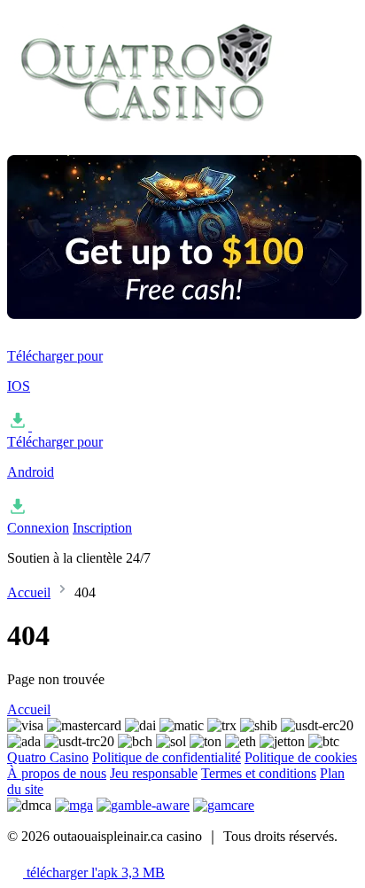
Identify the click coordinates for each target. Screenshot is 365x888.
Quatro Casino (48, 757)
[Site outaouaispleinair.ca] (146, 132)
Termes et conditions (258, 773)
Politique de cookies (301, 757)
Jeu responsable (154, 773)
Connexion (38, 527)
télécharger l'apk (94, 872)
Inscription (102, 527)
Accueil (28, 592)
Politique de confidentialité (166, 757)
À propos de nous (56, 773)
